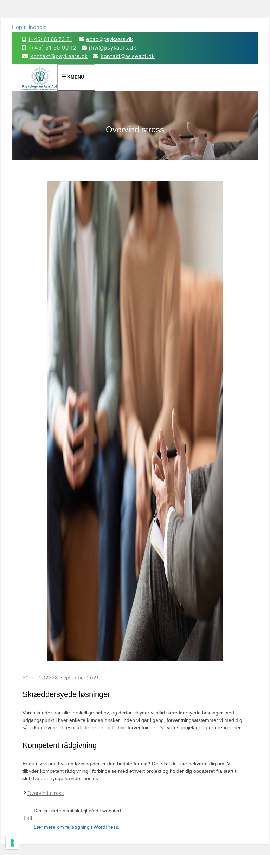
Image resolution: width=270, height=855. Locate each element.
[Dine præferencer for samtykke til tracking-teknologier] (12, 842)
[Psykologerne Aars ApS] (39, 90)
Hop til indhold (29, 27)
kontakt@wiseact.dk (128, 56)
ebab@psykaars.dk (109, 39)
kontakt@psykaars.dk (59, 56)
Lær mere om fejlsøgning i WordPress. (77, 827)
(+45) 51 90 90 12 (53, 47)
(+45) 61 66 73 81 (50, 39)
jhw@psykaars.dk (112, 47)
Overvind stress (45, 793)
